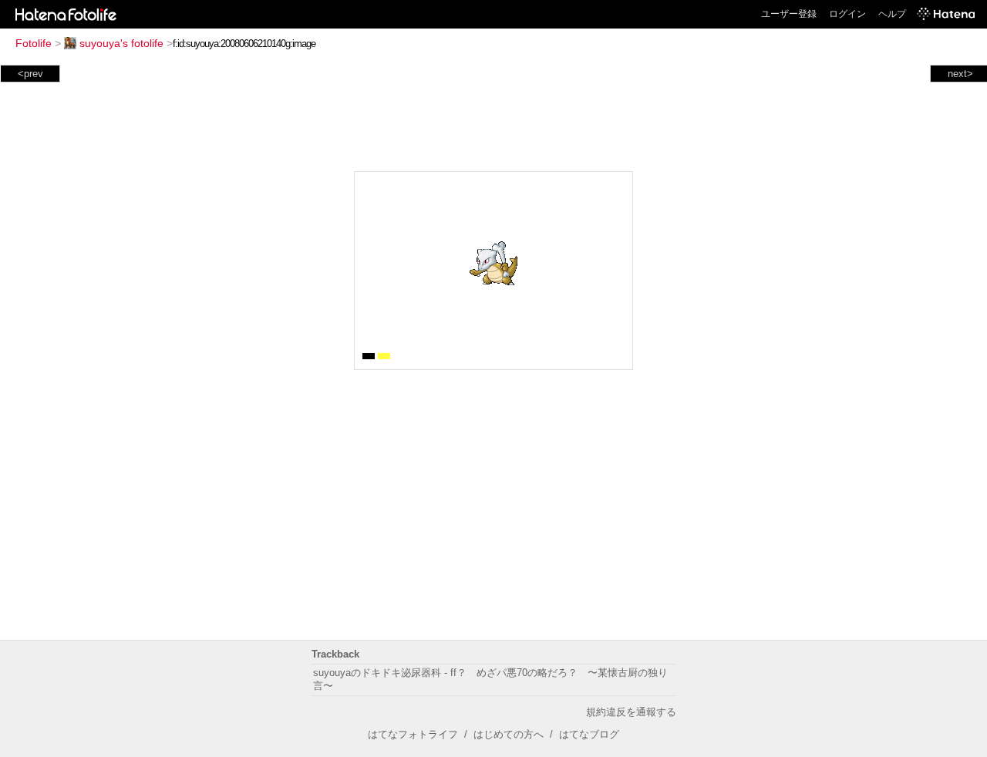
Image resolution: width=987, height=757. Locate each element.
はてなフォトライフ (413, 734)
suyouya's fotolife (121, 43)
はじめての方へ (508, 734)
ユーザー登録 (789, 13)
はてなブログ (589, 734)
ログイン (847, 13)
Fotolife (33, 43)
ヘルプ (892, 13)
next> (960, 73)
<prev (30, 73)
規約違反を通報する (631, 712)
